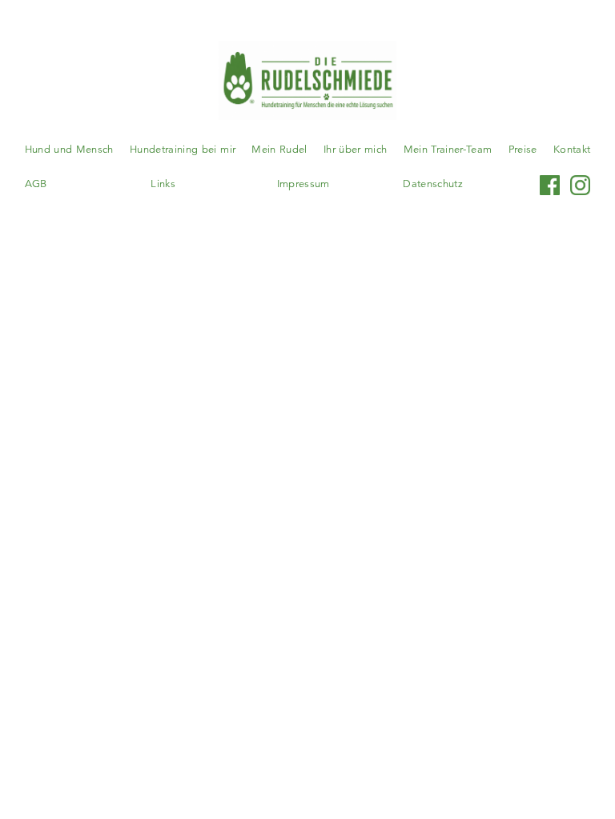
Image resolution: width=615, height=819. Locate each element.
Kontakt (571, 149)
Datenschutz (433, 184)
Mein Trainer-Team (448, 149)
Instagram (580, 184)
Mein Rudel (279, 149)
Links (163, 184)
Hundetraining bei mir (182, 149)
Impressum (303, 184)
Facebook (550, 184)
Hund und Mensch (69, 149)
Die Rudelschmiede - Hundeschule (308, 80)
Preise (522, 149)
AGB (36, 184)
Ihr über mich (355, 149)
